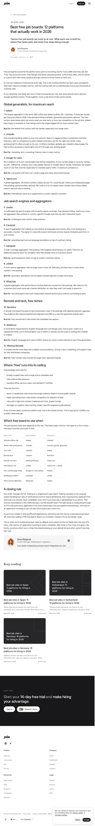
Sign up (81, 3)
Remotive (11, 307)
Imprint (51, 780)
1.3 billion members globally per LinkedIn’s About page (61, 144)
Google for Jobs (14, 158)
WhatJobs (11, 281)
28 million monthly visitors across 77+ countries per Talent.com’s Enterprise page (55, 183)
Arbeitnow (11, 325)
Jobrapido (11, 246)
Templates (7, 793)
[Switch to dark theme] (5, 819)
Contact (52, 768)
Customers (53, 760)
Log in (71, 3)
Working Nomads (15, 345)
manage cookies (61, 815)
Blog (5, 785)
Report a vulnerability (40, 814)
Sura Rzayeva (22, 48)
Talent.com (11, 178)
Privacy (52, 785)
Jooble (9, 207)
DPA (50, 793)
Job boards (8, 760)
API (5, 764)
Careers (52, 764)
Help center (8, 780)
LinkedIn (10, 134)
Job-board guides (19, 15)
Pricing (6, 768)
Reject (77, 820)
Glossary (7, 797)
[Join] (7, 3)
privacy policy (78, 813)
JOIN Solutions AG (15, 814)
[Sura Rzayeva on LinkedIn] (68, 540)
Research (7, 789)
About (51, 756)
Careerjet (10, 225)
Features (7, 756)
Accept (86, 820)
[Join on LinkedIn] (6, 743)
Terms (51, 789)
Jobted (9, 263)
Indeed (9, 110)
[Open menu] (89, 3)
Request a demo (31, 709)
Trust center (27, 814)
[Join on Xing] (11, 743)
